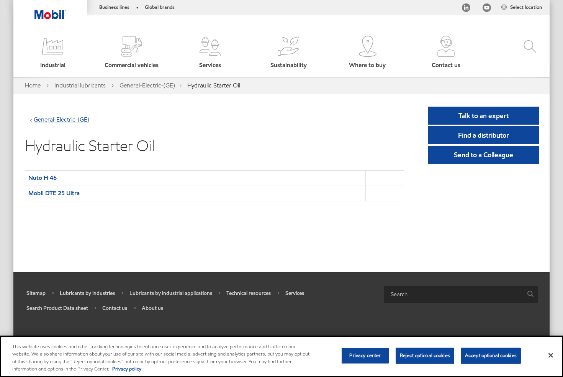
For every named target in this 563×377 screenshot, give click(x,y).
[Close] (550, 355)
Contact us (114, 308)
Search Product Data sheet (57, 308)
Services (294, 293)
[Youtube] (487, 9)
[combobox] (461, 294)
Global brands (160, 7)
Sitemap (36, 293)
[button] (52, 53)
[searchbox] (453, 294)
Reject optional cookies (425, 355)
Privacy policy (126, 368)
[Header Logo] (50, 9)
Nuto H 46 (42, 178)
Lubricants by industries (87, 293)
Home (33, 85)
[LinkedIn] (466, 9)
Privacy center (365, 355)
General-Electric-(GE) (147, 85)
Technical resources (248, 293)
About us (152, 308)
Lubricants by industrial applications (170, 293)
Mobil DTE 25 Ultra (54, 193)
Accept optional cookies (491, 355)
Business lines (114, 7)
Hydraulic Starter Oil (213, 85)
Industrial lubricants (80, 85)
